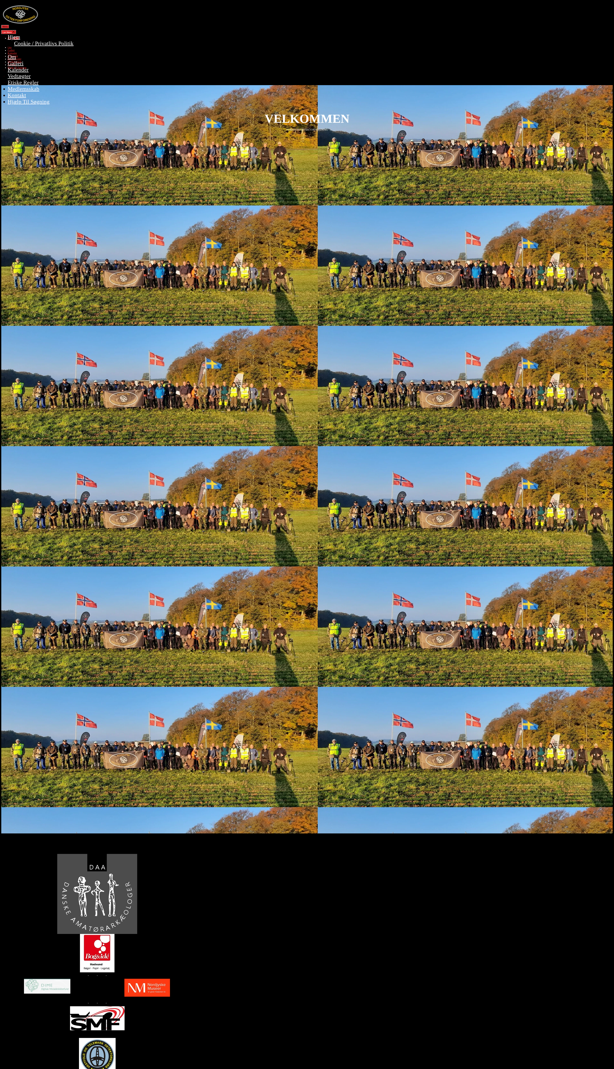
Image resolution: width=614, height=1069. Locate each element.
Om (12, 57)
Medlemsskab (23, 89)
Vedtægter (19, 76)
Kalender (18, 70)
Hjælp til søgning (29, 102)
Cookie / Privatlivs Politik (44, 43)
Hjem (14, 37)
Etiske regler (23, 82)
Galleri (16, 63)
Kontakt (17, 95)
